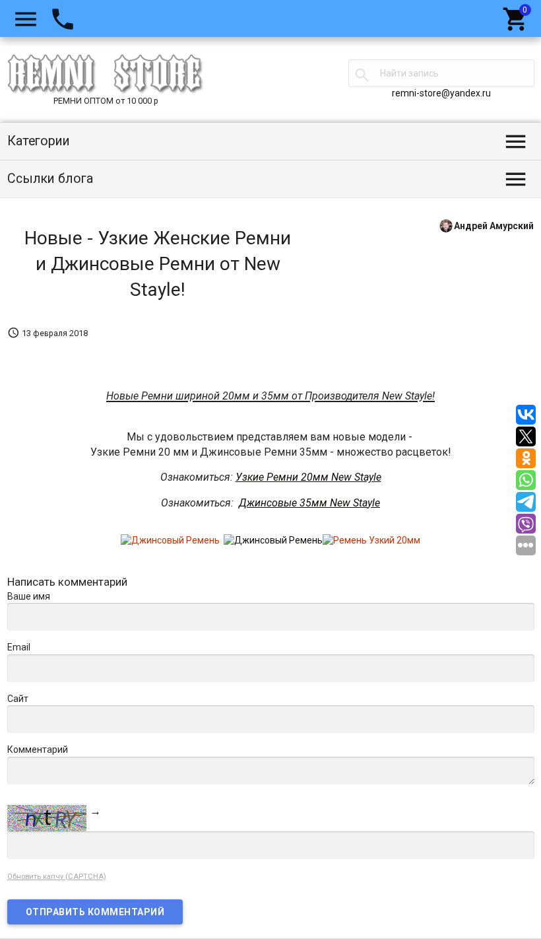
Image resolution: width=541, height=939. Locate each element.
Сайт (17, 698)
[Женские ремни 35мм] (170, 540)
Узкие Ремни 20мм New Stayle (308, 477)
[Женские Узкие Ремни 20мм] (371, 540)
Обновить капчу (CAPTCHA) (56, 876)
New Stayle (355, 503)
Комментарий (37, 749)
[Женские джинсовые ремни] (273, 540)
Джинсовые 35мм (284, 503)
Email (18, 647)
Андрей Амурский (494, 225)
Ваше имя (28, 596)
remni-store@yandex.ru (441, 93)
